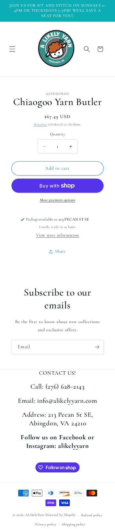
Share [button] (60, 251)
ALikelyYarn (34, 515)
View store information (57, 235)
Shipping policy (73, 524)
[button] (12, 49)
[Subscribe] (97, 347)
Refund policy (91, 515)
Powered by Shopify (60, 515)
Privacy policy (45, 524)
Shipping (40, 124)
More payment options (57, 200)
